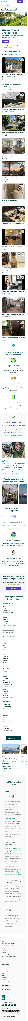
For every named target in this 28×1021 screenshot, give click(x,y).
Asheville (5, 695)
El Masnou (5, 621)
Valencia (5, 639)
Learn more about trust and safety (13, 569)
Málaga (5, 643)
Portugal (5, 726)
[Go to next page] (16, 345)
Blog (3, 975)
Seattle (5, 676)
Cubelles (5, 619)
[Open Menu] (25, 1)
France (5, 713)
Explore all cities (13, 738)
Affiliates (4, 979)
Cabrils (5, 617)
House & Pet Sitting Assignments (15, 46)
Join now (5, 41)
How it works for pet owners (8, 943)
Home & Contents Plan (7, 954)
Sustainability (5, 971)
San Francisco (6, 682)
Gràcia (5, 623)
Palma (4, 645)
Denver (5, 674)
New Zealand (6, 721)
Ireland (5, 717)
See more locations (8, 632)
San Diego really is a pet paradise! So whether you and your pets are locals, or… (10, 768)
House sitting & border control (9, 956)
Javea (4, 647)
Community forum (6, 969)
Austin (4, 680)
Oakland (5, 687)
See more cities (7, 697)
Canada (5, 711)
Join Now (20, 1)
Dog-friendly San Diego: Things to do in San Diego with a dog (10, 761)
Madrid (5, 641)
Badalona (5, 615)
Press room (4, 977)
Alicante (5, 652)
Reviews (3, 958)
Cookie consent (5, 961)
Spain (5, 47)
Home (3, 46)
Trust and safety (6, 950)
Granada (5, 649)
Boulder (5, 693)
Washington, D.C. (7, 684)
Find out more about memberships (13, 435)
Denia (4, 654)
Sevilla (5, 662)
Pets (7, 9)
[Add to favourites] (22, 59)
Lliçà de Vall (6, 628)
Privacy (13, 1019)
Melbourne (6, 691)
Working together (6, 982)
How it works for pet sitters (8, 946)
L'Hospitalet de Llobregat (9, 625)
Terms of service (6, 1019)
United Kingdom (7, 706)
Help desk (4, 952)
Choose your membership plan (12, 848)
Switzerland (6, 724)
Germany (5, 715)
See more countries (8, 730)
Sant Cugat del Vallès (8, 612)
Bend (4, 689)
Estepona (5, 658)
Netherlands (6, 728)
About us (4, 966)
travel (3, 756)
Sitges (4, 608)
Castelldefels (6, 610)
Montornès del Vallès (8, 630)
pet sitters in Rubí (12, 54)
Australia (5, 708)
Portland (5, 678)
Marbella (5, 656)
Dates (2, 9)
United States (6, 704)
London (5, 671)
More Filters (13, 9)
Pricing (3, 948)
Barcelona (5, 606)
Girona (5, 660)
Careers (3, 973)
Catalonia (11, 47)
